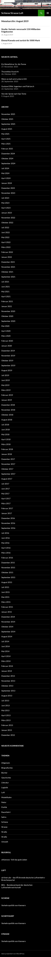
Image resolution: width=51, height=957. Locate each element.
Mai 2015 (5, 597)
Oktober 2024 (7, 158)
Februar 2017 (7, 508)
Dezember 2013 (8, 676)
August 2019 (6, 370)
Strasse (4, 827)
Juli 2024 (5, 168)
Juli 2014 (5, 641)
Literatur (5, 782)
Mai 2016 (5, 543)
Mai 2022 (5, 237)
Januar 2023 (6, 212)
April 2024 (5, 178)
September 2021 (8, 277)
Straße (4, 832)
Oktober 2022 (7, 222)
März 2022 (5, 247)
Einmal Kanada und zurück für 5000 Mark (20, 40)
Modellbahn (6, 797)
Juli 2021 (5, 281)
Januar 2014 (6, 671)
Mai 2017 (5, 493)
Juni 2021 (5, 286)
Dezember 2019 (8, 350)
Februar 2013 (7, 725)
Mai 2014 (5, 651)
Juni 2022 (5, 232)
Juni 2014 (5, 646)
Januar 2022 (6, 257)
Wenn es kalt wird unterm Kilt (14, 79)
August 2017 (6, 479)
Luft (3, 792)
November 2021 (8, 267)
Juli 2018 (5, 424)
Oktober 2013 (7, 686)
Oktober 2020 (7, 316)
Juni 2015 (5, 592)
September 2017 (8, 474)
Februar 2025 (7, 148)
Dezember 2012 (8, 735)
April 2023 (5, 208)
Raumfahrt (5, 812)
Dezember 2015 (8, 562)
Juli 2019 (5, 375)
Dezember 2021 (8, 262)
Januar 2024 (6, 183)
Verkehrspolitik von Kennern (13, 905)
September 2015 (8, 577)
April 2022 (5, 242)
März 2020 (5, 336)
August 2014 (6, 636)
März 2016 (5, 553)
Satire (3, 817)
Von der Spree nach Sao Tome (13, 94)
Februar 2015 (7, 607)
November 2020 (8, 311)
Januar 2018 (6, 454)
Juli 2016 (5, 533)
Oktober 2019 (7, 360)
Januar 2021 (6, 306)
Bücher (4, 773)
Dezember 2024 (8, 153)
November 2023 (8, 193)
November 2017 (8, 464)
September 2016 (8, 528)
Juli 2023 (5, 198)
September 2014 (8, 631)
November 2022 (8, 217)
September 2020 (8, 321)
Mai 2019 (5, 385)
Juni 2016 (5, 538)
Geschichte (6, 777)
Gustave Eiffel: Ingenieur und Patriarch (17, 86)
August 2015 (6, 582)
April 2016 (5, 548)
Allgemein (5, 763)
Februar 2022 (7, 252)
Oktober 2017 (7, 469)
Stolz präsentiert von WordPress (12, 954)
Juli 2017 (5, 484)
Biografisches (7, 768)
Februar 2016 (7, 557)
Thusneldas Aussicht (10, 71)
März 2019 (5, 390)
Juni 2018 (5, 429)
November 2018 (8, 410)
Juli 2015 (5, 587)
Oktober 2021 (7, 272)
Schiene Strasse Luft (12, 13)
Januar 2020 (6, 346)
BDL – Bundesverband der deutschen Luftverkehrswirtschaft (17, 886)
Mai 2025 (5, 134)
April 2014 (5, 656)
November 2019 (8, 355)
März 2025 (5, 144)
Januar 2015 (6, 612)
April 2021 (5, 296)
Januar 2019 (6, 400)
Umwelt (4, 842)
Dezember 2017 (8, 459)
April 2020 (5, 331)
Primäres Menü (47, 13)
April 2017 (5, 498)
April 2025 (5, 139)
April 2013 (5, 715)
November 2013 (8, 681)
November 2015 (8, 567)
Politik (4, 807)
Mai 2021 (5, 291)
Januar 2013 (6, 730)
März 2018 (5, 444)
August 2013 (6, 695)
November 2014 (8, 622)
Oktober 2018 (7, 415)
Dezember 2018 (8, 405)
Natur (3, 802)
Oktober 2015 (7, 572)
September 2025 (8, 124)
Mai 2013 (5, 710)
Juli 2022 (5, 227)
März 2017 (5, 503)
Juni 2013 (5, 705)
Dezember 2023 (8, 188)
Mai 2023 (5, 203)
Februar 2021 (7, 301)
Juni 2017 (5, 488)
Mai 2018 (5, 434)
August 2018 (6, 419)
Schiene (4, 822)
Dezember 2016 (8, 518)
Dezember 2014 (8, 617)
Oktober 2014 (7, 626)
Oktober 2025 (7, 119)
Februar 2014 (7, 666)
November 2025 (8, 114)
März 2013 (5, 720)
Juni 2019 (5, 380)
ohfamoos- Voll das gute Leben (14, 859)
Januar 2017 (6, 513)
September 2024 (8, 163)
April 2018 (5, 439)
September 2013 (8, 691)
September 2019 (8, 365)
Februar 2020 (7, 341)
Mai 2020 (5, 326)
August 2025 (6, 129)
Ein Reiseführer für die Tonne (13, 64)
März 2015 (5, 602)
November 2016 (8, 523)
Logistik (4, 787)
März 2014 (5, 661)
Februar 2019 (7, 395)
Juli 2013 (5, 700)
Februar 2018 (7, 449)
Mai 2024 (5, 173)
